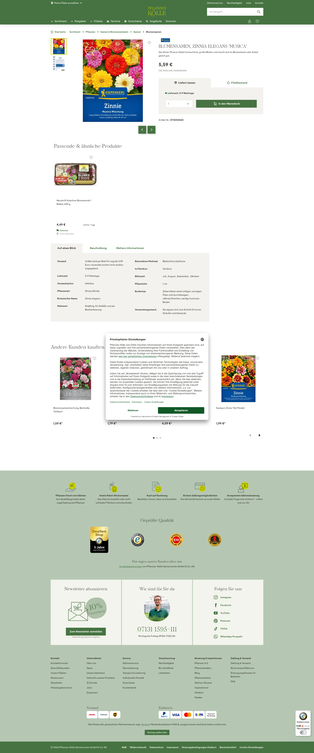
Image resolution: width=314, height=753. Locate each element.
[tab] (237, 82)
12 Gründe (92, 682)
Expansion (92, 692)
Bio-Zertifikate (166, 668)
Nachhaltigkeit (234, 2)
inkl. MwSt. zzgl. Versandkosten (173, 70)
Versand (145, 724)
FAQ (233, 681)
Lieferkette (164, 672)
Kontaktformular (59, 663)
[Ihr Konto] (249, 21)
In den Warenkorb (229, 103)
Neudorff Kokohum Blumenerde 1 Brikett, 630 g (74, 202)
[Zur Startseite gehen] (157, 11)
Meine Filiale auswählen (66, 2)
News (90, 668)
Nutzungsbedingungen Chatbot (199, 747)
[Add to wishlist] (94, 358)
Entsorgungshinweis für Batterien (243, 674)
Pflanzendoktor (203, 677)
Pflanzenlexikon (203, 668)
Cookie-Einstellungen (251, 747)
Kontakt (259, 2)
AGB (124, 747)
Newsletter (56, 682)
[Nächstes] (151, 130)
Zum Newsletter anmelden (86, 631)
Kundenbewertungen (130, 566)
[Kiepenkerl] (211, 40)
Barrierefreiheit (228, 747)
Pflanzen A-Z (201, 663)
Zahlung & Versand (241, 663)
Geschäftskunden (60, 668)
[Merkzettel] (257, 21)
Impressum (173, 747)
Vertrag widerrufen (157, 732)
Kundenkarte (129, 687)
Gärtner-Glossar (203, 682)
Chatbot (199, 692)
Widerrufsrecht (138, 747)
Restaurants (57, 677)
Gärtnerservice (215, 2)
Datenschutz (157, 747)
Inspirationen (202, 687)
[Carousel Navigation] (146, 130)
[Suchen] (258, 12)
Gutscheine (129, 682)
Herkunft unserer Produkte (101, 677)
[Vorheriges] (142, 130)
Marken (198, 697)
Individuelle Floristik (133, 677)
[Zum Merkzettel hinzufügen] (149, 43)
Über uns (91, 663)
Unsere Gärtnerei (96, 672)
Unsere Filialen (58, 672)
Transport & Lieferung (134, 672)
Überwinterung (131, 668)
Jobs (248, 2)
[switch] (303, 732)
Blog (197, 672)
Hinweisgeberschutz (61, 687)
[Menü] (309, 712)
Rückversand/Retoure (242, 668)
